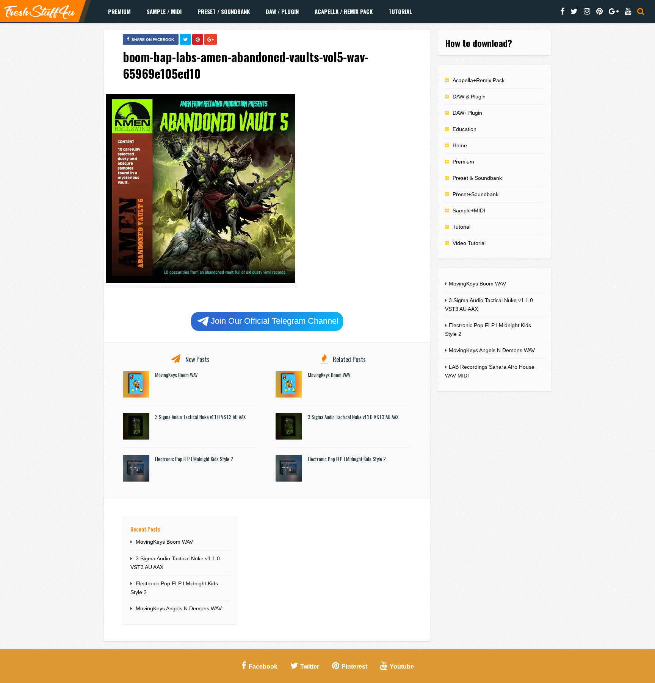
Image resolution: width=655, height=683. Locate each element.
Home (460, 145)
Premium (119, 11)
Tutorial (400, 11)
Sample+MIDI (469, 210)
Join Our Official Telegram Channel (274, 321)
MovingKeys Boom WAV (176, 375)
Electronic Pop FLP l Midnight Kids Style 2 (194, 459)
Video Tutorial (469, 243)
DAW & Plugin (469, 97)
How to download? (478, 43)
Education (464, 129)
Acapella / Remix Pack (344, 11)
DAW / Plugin (282, 11)
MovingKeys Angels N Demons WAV (179, 608)
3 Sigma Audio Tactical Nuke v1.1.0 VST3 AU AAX (200, 417)
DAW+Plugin (467, 113)
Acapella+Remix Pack (479, 80)
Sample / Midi (164, 11)
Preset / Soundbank (223, 11)
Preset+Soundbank (475, 194)
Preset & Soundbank (477, 178)
